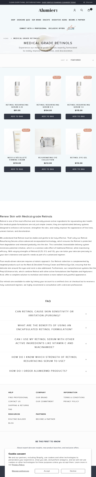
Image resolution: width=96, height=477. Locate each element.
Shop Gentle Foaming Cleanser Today (59, 2)
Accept (47, 471)
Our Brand (36, 20)
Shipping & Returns (18, 405)
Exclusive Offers (57, 28)
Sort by (64, 60)
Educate (46, 20)
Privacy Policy (18, 465)
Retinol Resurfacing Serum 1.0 (78, 106)
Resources (14, 414)
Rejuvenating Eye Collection (47, 159)
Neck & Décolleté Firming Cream (17, 159)
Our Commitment (45, 401)
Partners (41, 414)
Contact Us (14, 401)
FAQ (10, 409)
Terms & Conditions (74, 397)
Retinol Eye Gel (78, 158)
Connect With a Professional (33, 28)
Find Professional (18, 397)
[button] (81, 10)
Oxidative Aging (59, 20)
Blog (11, 423)
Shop (13, 20)
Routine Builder (17, 419)
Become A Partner (77, 20)
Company (41, 392)
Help (10, 392)
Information (70, 392)
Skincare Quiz (23, 20)
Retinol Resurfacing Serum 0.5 (48, 106)
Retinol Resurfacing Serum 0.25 (17, 106)
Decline (73, 471)
